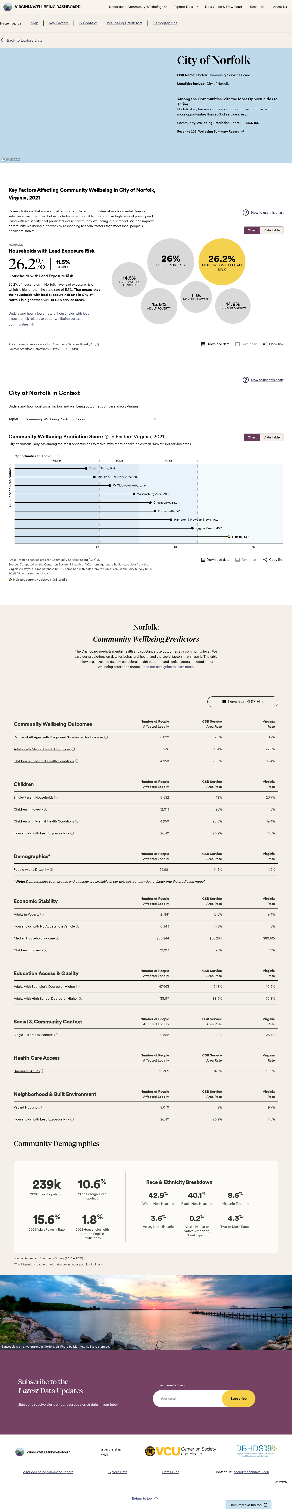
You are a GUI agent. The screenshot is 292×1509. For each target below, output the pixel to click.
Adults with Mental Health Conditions (42, 749)
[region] (85, 105)
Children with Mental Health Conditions (44, 761)
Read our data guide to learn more (167, 667)
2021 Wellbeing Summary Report (48, 1472)
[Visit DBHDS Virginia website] (256, 1452)
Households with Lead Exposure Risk (41, 833)
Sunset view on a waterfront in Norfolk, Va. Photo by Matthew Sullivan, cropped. (56, 1346)
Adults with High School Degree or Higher (46, 998)
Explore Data (117, 1472)
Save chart (249, 344)
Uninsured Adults (27, 1071)
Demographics (165, 23)
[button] (243, 123)
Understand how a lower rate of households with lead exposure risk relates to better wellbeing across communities (49, 318)
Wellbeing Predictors (124, 23)
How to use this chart (267, 212)
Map (34, 23)
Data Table (272, 230)
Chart (252, 230)
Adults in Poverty (26, 914)
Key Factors (59, 23)
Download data (217, 344)
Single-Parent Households (33, 797)
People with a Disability (31, 870)
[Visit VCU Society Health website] (180, 1452)
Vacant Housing (26, 1107)
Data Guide (170, 1472)
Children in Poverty (28, 809)
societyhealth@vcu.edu (251, 1472)
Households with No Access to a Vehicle (44, 926)
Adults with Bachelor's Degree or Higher (44, 987)
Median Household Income (34, 938)
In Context (88, 23)
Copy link (276, 344)
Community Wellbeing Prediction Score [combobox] (55, 419)
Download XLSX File (245, 701)
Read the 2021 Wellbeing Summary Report (208, 131)
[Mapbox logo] (10, 159)
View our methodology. (32, 573)
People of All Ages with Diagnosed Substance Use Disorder (58, 737)
